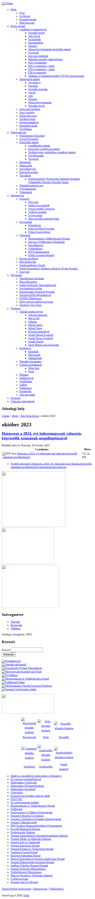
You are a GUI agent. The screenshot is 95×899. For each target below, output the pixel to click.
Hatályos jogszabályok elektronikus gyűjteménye (36, 775)
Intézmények (17, 195)
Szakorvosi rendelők (39, 205)
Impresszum (40, 888)
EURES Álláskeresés (30, 298)
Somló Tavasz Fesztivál (40, 338)
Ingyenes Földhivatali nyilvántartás (46, 242)
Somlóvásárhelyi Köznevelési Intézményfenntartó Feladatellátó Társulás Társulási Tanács (54, 180)
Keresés (6, 650)
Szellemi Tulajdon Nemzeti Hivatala (29, 865)
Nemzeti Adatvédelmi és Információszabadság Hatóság (39, 835)
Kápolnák (33, 351)
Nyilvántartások (27, 188)
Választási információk (22, 401)
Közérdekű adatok (28, 142)
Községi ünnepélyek (38, 331)
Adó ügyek (34, 36)
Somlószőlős (46, 766)
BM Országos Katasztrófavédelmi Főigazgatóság (36, 825)
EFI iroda (33, 202)
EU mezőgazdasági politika (25, 802)
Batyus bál (33, 318)
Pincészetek (34, 354)
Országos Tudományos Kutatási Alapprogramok (36, 819)
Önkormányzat (18, 132)
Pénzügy (32, 46)
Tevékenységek (27, 119)
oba (47, 737)
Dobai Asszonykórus (39, 232)
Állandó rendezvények (31, 311)
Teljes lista (33, 368)
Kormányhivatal (27, 19)
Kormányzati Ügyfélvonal (24, 882)
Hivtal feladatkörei (29, 122)
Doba (26, 895)
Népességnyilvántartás (40, 102)
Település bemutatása (30, 361)
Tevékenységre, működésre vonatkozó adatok (52, 152)
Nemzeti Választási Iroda (24, 822)
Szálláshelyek (26, 378)
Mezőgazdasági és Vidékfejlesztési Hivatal (33, 805)
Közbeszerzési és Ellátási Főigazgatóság (31, 812)
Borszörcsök (29, 737)
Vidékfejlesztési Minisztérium (26, 872)
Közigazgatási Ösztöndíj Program (37, 291)
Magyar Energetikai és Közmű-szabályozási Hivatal (38, 858)
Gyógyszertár (35, 215)
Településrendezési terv (31, 185)
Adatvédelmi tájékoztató (16, 888)
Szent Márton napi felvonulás (43, 344)
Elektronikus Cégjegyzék (24, 782)
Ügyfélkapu (25, 129)
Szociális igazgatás (38, 89)
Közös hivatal (18, 26)
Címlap (5, 416)
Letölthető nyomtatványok (33, 29)
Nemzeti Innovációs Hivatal (25, 845)
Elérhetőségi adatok (29, 79)
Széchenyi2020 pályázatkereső (35, 295)
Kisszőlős (64, 737)
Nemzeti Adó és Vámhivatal (25, 842)
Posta (31, 371)
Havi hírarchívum (30, 416)
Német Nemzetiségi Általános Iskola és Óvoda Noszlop (48, 268)
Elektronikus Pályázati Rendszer (27, 785)
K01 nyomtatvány (37, 62)
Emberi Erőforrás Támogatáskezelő (37, 285)
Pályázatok (16, 275)
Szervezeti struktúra (29, 109)
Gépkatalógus (35, 248)
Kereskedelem (35, 42)
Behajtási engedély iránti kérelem (45, 59)
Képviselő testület (28, 172)
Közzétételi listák (28, 125)
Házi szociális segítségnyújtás (43, 218)
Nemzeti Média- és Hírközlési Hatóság (31, 839)
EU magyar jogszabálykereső (26, 779)
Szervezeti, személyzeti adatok (44, 149)
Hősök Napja (35, 325)
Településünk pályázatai (31, 278)
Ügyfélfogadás (36, 155)
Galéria (23, 384)
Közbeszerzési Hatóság (23, 832)
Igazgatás (33, 85)
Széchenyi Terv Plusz (30, 305)
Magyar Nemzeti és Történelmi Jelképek (32, 875)
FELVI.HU (17, 799)
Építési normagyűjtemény (41, 255)
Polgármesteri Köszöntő (32, 135)
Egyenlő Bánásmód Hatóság (25, 829)
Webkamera (25, 388)
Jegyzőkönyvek (27, 168)
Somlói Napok (36, 341)
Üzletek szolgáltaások (30, 364)
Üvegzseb (33, 52)
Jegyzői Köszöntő (28, 139)
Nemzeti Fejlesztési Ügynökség (27, 815)
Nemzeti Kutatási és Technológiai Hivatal (32, 849)
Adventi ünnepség (37, 315)
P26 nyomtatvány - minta (41, 69)
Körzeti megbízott (28, 258)
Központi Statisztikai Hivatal (25, 855)
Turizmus (16, 308)
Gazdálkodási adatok (39, 145)
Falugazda (24, 235)
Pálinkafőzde (35, 358)
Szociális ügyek (36, 32)
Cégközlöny (17, 792)
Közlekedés (25, 391)
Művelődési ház (27, 261)
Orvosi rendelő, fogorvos (41, 208)
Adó (30, 95)
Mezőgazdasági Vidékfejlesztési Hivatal (49, 238)
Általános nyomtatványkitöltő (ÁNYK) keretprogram (56, 75)
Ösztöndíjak (34, 39)
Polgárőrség (34, 225)
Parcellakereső (35, 245)
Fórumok (15, 398)
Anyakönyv (34, 82)
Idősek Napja (35, 328)
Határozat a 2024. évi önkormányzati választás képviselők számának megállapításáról (42, 435)
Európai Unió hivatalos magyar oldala (30, 795)
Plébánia (23, 374)
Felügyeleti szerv (28, 115)
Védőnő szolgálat (37, 212)
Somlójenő (29, 766)
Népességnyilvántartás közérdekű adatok (49, 49)
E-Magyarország (19, 878)
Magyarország (26, 22)
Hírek (14, 9)
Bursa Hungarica (28, 281)
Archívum (24, 16)
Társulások (25, 175)
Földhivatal (16, 809)
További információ (51, 465)
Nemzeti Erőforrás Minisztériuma (28, 868)
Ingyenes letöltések (38, 56)
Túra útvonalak (27, 394)
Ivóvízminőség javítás (30, 288)
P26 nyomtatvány (37, 72)
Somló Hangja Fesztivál (40, 334)
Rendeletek (25, 162)
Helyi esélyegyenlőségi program (36, 301)
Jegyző (32, 92)
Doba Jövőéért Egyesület (41, 228)
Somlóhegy (25, 348)
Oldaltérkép (56, 888)
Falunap (32, 321)
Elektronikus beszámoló (23, 789)
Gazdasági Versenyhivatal (24, 852)
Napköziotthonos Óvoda (32, 265)
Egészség (24, 198)
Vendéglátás (25, 381)
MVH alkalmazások (38, 251)
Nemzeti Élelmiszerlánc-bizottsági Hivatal (32, 862)
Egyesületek (25, 222)
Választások (25, 192)
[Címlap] (7, 3)
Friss (22, 12)
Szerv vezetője (26, 112)
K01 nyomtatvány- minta (41, 66)
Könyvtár (24, 271)
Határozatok (25, 165)
